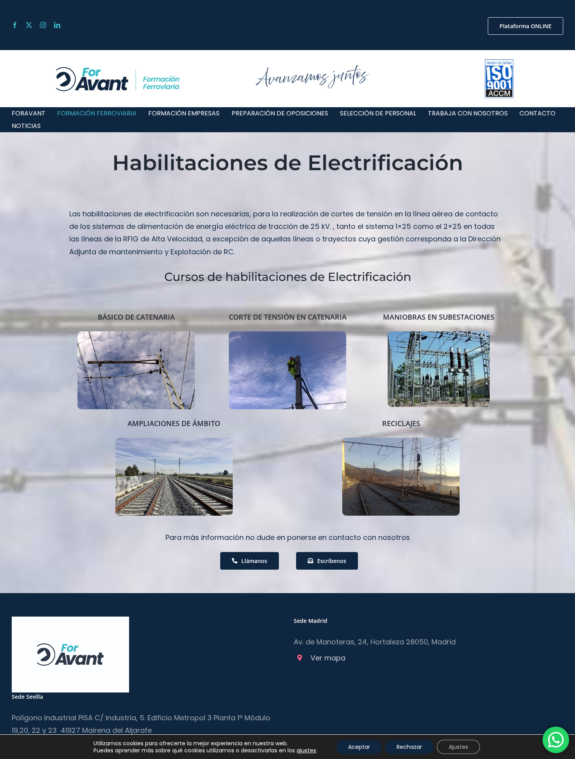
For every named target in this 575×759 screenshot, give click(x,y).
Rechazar (409, 747)
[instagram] (43, 25)
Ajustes (458, 747)
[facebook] (15, 25)
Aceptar (359, 747)
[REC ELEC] (401, 441)
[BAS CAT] (136, 335)
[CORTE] (287, 335)
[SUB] (439, 335)
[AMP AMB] (174, 441)
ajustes (306, 750)
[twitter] (29, 25)
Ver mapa (328, 658)
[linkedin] (57, 25)
